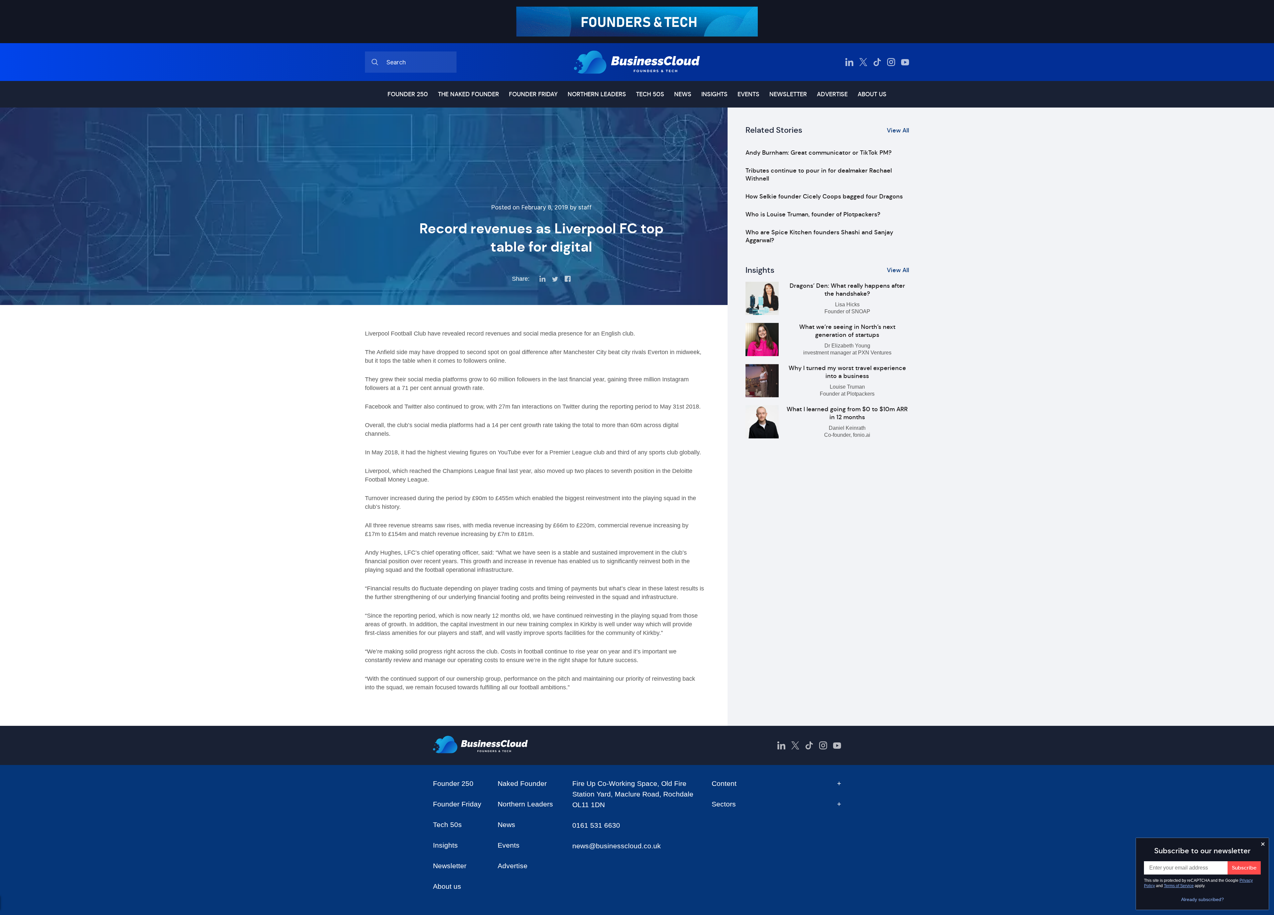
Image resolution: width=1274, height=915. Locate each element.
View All (898, 130)
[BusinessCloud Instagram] (891, 62)
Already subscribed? (1202, 899)
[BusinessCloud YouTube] (905, 62)
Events (748, 94)
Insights (714, 94)
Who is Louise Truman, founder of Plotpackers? (812, 214)
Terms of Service (1179, 885)
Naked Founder (522, 783)
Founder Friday (533, 94)
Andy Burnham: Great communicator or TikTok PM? (818, 152)
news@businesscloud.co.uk (616, 846)
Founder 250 (408, 94)
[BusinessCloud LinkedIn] (849, 62)
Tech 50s (650, 94)
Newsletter (788, 94)
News (682, 94)
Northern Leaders (597, 94)
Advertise (832, 94)
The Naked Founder (468, 94)
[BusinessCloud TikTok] (877, 62)
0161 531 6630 (596, 825)
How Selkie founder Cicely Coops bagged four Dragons (824, 196)
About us (872, 94)
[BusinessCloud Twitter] (863, 62)
